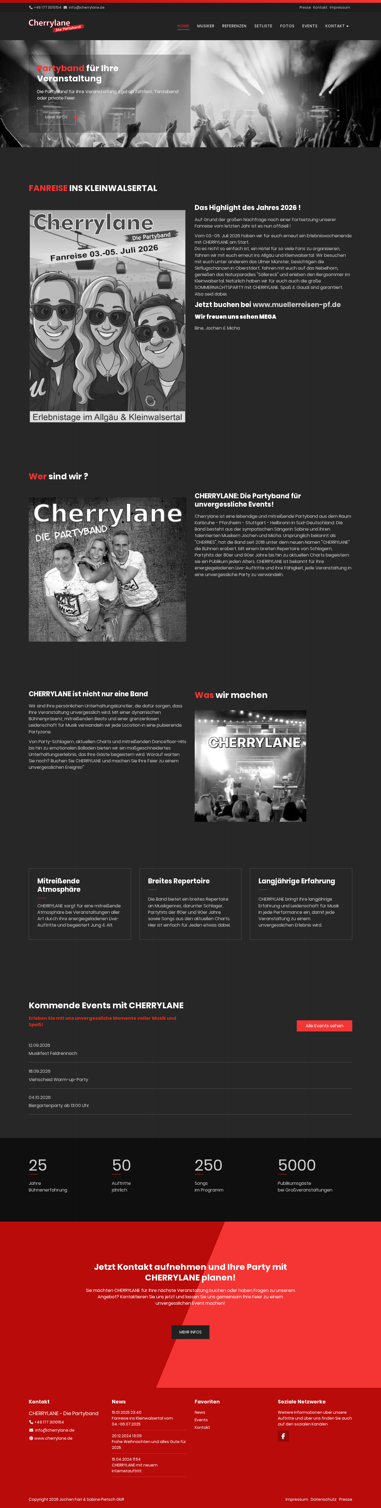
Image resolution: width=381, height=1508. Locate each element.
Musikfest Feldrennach (53, 1053)
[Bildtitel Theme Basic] (57, 31)
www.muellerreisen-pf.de (297, 304)
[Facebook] (283, 1436)
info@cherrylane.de (87, 7)
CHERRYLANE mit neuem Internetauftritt (135, 1468)
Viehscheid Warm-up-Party (58, 1079)
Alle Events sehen (324, 1026)
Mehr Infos (56, 117)
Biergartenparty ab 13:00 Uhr (59, 1105)
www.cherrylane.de (53, 1438)
